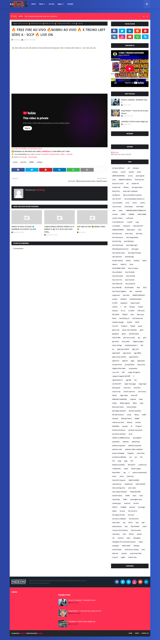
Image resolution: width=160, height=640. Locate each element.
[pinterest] (145, 31)
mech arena (142, 391)
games (124, 334)
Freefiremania (54, 154)
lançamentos (133, 368)
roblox (126, 469)
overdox (138, 422)
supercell (127, 503)
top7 (126, 526)
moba (141, 399)
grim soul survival (129, 338)
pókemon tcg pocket (134, 445)
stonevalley (116, 499)
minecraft (134, 395)
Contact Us (145, 633)
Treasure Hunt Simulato (120, 530)
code (113, 210)
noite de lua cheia (118, 422)
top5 (143, 522)
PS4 (141, 457)
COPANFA (131, 214)
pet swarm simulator (119, 434)
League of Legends (134, 372)
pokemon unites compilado (134, 449)
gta (139, 338)
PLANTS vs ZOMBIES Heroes (121, 438)
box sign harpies (137, 187)
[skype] (145, 36)
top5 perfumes (117, 526)
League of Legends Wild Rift (121, 376)
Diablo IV (124, 264)
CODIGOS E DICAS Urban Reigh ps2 (134, 122)
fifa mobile (115, 314)
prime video (141, 453)
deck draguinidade (132, 237)
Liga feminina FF (117, 380)
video (128, 538)
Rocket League (136, 469)
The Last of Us (132, 511)
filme (132, 314)
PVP (131, 461)
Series (114, 476)
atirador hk (135, 183)
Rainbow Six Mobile (118, 465)
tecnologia (141, 507)
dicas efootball (117, 272)
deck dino (139, 233)
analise (123, 172)
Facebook (44, 154)
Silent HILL (130, 476)
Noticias (129, 422)
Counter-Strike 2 (117, 218)
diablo (144, 260)
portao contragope (118, 453)
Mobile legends (125, 403)
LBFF (123, 372)
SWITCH (114, 507)
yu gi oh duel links (135, 553)
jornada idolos (129, 364)
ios (113, 349)
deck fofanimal (129, 241)
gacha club (115, 330)
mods (141, 403)
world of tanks (117, 549)
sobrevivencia (116, 484)
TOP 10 (130, 522)
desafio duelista (117, 260)
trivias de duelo (136, 530)
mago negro (142, 384)
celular (134, 203)
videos (141, 542)
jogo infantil (116, 353)
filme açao (140, 314)
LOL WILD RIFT (116, 384)
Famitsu (140, 307)
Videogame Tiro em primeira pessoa (124, 542)
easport (114, 299)
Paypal (24, 157)
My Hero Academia (135, 411)
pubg (119, 461)
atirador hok (116, 187)
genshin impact (134, 334)
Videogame (136, 538)
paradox (125, 426)
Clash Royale (129, 206)
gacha (140, 326)
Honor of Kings (117, 345)
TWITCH (131, 534)
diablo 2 (114, 264)
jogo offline (137, 353)
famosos (115, 311)
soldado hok (128, 484)
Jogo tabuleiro (133, 357)
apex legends (140, 176)
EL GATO (114, 303)
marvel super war (129, 391)
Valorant (120, 538)
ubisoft (139, 534)
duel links (126, 295)
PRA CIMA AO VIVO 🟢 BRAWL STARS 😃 (91, 228)
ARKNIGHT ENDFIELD (125, 180)
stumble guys (116, 503)
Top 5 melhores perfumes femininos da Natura (41, 16)
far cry (123, 311)
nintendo (115, 418)
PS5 (113, 461)
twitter (62, 154)
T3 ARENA (123, 507)
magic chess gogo (130, 384)
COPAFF (123, 214)
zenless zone (132, 557)
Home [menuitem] (33, 4)
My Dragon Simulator (119, 411)
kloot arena (141, 364)
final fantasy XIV (137, 318)
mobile (114, 403)
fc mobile (131, 311)
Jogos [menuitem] (60, 4)
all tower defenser (118, 168)
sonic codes (132, 488)
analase (115, 172)
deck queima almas (118, 253)
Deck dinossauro (117, 237)
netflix (144, 415)
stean (134, 495)
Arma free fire (139, 180)
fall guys (132, 307)
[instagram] (122, 36)
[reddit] (137, 31)
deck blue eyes (117, 233)
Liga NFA (128, 380)
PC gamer (139, 426)
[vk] (114, 36)
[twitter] (122, 31)
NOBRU (31, 162)
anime (139, 172)
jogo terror (115, 361)
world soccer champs (132, 549)
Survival (136, 503)
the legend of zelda (118, 515)
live (135, 380)
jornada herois (117, 364)
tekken (114, 511)
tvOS (124, 534)
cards (127, 203)
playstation (116, 442)
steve (141, 495)
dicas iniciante (129, 280)
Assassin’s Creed (117, 183)
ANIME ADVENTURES (118, 176)
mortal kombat (131, 407)
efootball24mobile (135, 299)
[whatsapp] (137, 36)
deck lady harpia (117, 245)
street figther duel (136, 499)
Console (115, 214)
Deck (139, 230)
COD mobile (140, 206)
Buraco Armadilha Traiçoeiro (132, 195)
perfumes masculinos (135, 430)
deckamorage (129, 257)
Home (130, 633)
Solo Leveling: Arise (118, 488)
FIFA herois (141, 311)
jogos (132, 361)
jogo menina (127, 353)
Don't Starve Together (119, 291)
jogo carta (135, 349)
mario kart (137, 388)
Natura (136, 415)
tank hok (132, 507)
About (137, 633)
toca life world (133, 519)
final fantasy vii (124, 318)
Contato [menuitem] (70, 4)
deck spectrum (117, 257)
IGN (142, 345)
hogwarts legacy (138, 341)
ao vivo (25, 23)
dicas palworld (130, 284)
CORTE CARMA (141, 214)
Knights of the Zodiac (119, 368)
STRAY (125, 499)
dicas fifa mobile (117, 276)
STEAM (127, 495)
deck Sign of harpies (134, 253)
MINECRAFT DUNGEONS (119, 399)
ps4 (136, 457)
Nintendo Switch (126, 418)
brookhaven (116, 195)
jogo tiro (125, 361)
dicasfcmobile (129, 287)
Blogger (40, 633)
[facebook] (114, 31)
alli (129, 168)
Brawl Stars (116, 191)
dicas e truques (133, 268)
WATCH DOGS (126, 546)
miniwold (133, 399)
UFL (113, 538)
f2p (125, 307)
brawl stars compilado (130, 191)
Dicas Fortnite (130, 276)
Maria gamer (116, 388)
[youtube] (130, 36)
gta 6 (144, 338)
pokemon (126, 442)
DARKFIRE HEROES (118, 230)
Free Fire (23, 162)
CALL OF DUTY (116, 199)
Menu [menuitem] (41, 4)
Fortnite (129, 322)
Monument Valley (118, 407)
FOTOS (137, 322)
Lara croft (115, 372)
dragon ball (116, 295)
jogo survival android (119, 357)
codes (121, 210)
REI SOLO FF (131, 465)
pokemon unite (117, 449)
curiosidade (116, 226)
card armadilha (117, 203)
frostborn (124, 326)
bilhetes (126, 187)
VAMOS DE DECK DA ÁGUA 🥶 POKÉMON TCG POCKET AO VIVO (23, 228)
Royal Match (116, 472)
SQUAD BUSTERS (135, 492)
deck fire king (116, 241)
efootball (124, 299)
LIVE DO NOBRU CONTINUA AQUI (28, 149)
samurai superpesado (139, 472)
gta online (115, 341)
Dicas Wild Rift (116, 287)
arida (114, 180)
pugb (125, 461)
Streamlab (32, 157)
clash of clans (116, 206)
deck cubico (129, 233)
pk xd (130, 434)
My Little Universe (118, 415)
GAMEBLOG (46, 151)
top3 (137, 522)
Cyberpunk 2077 (138, 226)
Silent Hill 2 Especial (118, 480)
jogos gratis (141, 361)
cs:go (137, 222)
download (138, 291)
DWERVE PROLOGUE (138, 295)
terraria (122, 511)
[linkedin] (130, 31)
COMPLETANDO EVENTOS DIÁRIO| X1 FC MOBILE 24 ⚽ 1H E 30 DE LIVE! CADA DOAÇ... (59, 229)
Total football (135, 526)
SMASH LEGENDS (134, 480)
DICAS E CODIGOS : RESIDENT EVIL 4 (134, 101)
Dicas (131, 264)
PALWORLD (115, 426)
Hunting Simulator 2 (131, 345)
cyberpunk (126, 226)
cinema (142, 203)
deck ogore (135, 249)
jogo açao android (123, 349)
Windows (136, 546)
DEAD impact (131, 230)
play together (137, 438)
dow (130, 291)
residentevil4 (116, 469)
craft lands (129, 218)
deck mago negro (131, 245)
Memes (114, 395)
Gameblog (16, 40)
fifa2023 (124, 314)
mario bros (127, 388)
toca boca (131, 515)
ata (127, 183)
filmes (114, 318)
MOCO (135, 403)
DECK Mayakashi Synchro (120, 249)
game (141, 330)
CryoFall (129, 222)
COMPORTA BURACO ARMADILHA (136, 210)
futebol (132, 326)
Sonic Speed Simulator (119, 492)
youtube (69, 154)
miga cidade (124, 395)
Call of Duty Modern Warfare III (134, 199)
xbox (143, 549)
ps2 (130, 457)
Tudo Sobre (116, 534)
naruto (129, 415)
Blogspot (22, 633)
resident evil (142, 465)
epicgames (124, 303)
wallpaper (115, 546)
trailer (145, 526)
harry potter (126, 341)
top (124, 522)
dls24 (145, 287)
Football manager (118, 322)
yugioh (123, 557)
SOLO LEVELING (140, 484)
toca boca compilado (119, 519)
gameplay (115, 334)
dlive (138, 287)
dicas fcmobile (130, 272)
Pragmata (131, 453)
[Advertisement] (59, 68)
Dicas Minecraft (117, 284)
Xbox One (115, 553)
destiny (128, 260)
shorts (122, 476)
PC (131, 426)
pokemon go (136, 442)
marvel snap (116, 391)
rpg (124, 472)
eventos (114, 307)
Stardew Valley (117, 495)
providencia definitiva (119, 457)
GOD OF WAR (116, 338)
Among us (136, 168)
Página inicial (17, 23)
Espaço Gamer (135, 303)
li (133, 376)
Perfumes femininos (118, 430)
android (131, 172)
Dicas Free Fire (117, 280)
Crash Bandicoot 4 (118, 222)
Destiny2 (136, 260)
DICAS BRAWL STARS (118, 268)
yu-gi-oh (115, 557)
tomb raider (116, 522)
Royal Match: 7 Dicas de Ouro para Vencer (134, 112)
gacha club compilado (130, 330)
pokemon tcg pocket (118, 445)
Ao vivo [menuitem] (51, 4)
